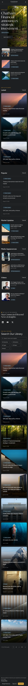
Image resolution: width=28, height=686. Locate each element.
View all (24, 90)
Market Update (15, 66)
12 (21, 647)
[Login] (25, 2)
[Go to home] (14, 2)
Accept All (21, 683)
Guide (6, 584)
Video (13, 288)
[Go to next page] (25, 647)
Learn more (6, 37)
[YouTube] (7, 322)
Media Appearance (16, 259)
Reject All (14, 683)
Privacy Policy (4, 680)
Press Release (5, 32)
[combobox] (6, 342)
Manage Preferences (6, 683)
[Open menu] (2, 2)
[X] (12, 322)
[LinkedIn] (2, 322)
